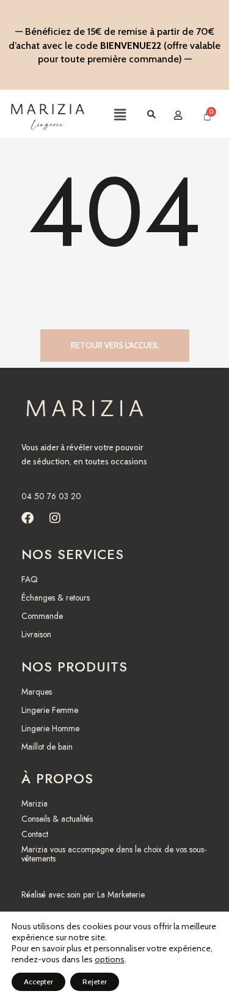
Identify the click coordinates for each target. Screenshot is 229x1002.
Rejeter (94, 981)
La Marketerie (121, 894)
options (110, 959)
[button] (109, 115)
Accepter (38, 981)
